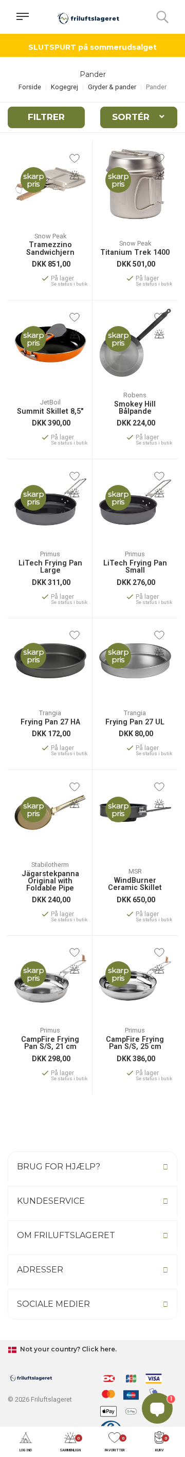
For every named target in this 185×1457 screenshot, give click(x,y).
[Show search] (162, 17)
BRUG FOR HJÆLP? (58, 1166)
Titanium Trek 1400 (135, 252)
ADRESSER (40, 1269)
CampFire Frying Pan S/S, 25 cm (135, 1043)
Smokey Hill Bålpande (135, 408)
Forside (29, 87)
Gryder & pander (112, 87)
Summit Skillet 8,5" (50, 411)
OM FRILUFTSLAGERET (66, 1235)
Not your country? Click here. (67, 1349)
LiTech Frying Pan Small (135, 567)
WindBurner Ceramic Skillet (135, 884)
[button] (25, 1442)
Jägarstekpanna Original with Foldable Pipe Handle (50, 881)
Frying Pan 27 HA (50, 722)
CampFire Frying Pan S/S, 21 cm (50, 1043)
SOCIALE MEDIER (53, 1304)
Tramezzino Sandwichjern (50, 248)
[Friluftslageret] (88, 17)
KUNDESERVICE (51, 1201)
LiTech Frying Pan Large (50, 567)
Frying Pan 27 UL (134, 722)
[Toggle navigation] (23, 17)
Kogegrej (64, 87)
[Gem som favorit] (74, 158)
